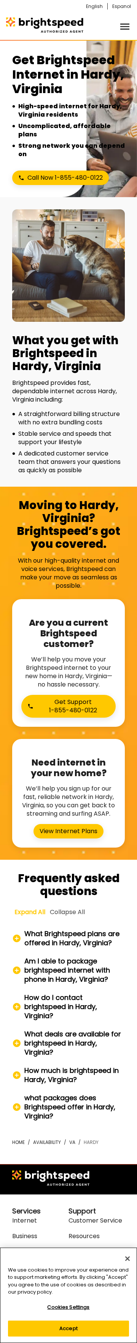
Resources (84, 1236)
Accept (68, 1328)
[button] (68, 938)
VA (72, 1142)
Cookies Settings (68, 1307)
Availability (47, 1142)
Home (18, 1142)
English (94, 6)
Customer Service (95, 1220)
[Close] (127, 1258)
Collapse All (67, 912)
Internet (24, 1220)
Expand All (29, 912)
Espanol (121, 6)
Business (24, 1236)
